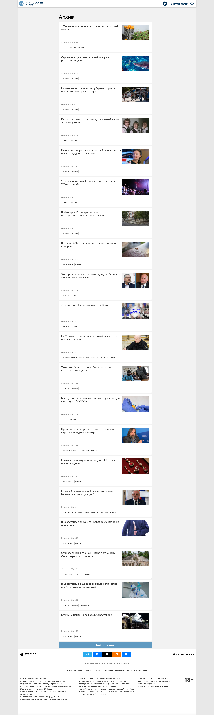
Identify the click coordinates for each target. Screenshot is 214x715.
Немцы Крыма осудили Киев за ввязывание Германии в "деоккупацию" (88, 493)
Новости (73, 48)
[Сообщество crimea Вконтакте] (97, 654)
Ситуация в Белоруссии (70, 450)
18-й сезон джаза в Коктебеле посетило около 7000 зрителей (89, 182)
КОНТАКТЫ (107, 671)
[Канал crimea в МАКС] (126, 654)
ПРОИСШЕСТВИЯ (114, 663)
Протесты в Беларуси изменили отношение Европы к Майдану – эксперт (88, 431)
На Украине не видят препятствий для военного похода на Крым (90, 338)
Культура (65, 141)
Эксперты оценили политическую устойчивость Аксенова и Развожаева (90, 276)
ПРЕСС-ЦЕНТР (84, 671)
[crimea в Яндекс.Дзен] (107, 654)
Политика (65, 295)
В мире (64, 48)
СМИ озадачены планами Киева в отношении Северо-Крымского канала (89, 554)
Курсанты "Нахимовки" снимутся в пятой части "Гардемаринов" (90, 121)
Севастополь (84, 605)
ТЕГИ (145, 671)
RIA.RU (137, 671)
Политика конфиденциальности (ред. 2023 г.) (39, 697)
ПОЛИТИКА (89, 663)
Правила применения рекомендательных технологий (43, 699)
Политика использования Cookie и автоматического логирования (43, 693)
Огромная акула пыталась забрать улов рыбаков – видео (85, 59)
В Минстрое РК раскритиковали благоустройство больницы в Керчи (83, 214)
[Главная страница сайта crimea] (31, 3)
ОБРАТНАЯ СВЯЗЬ (123, 671)
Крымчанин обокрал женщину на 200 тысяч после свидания (88, 461)
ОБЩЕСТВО (100, 663)
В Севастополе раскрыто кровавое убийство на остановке (90, 523)
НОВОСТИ (71, 671)
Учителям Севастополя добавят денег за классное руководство (86, 369)
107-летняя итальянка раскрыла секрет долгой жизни (89, 28)
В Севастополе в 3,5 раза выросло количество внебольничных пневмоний (89, 585)
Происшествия (67, 265)
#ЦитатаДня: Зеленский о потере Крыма (85, 305)
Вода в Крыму (67, 574)
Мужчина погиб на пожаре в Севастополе (86, 615)
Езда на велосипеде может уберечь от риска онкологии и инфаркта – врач (88, 90)
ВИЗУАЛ (126, 663)
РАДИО (96, 671)
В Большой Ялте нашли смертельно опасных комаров (88, 245)
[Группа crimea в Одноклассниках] (116, 654)
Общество (81, 48)
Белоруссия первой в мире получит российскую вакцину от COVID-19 (90, 399)
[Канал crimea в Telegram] (87, 654)
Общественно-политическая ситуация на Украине (80, 357)
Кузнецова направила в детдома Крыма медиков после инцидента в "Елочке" (91, 152)
